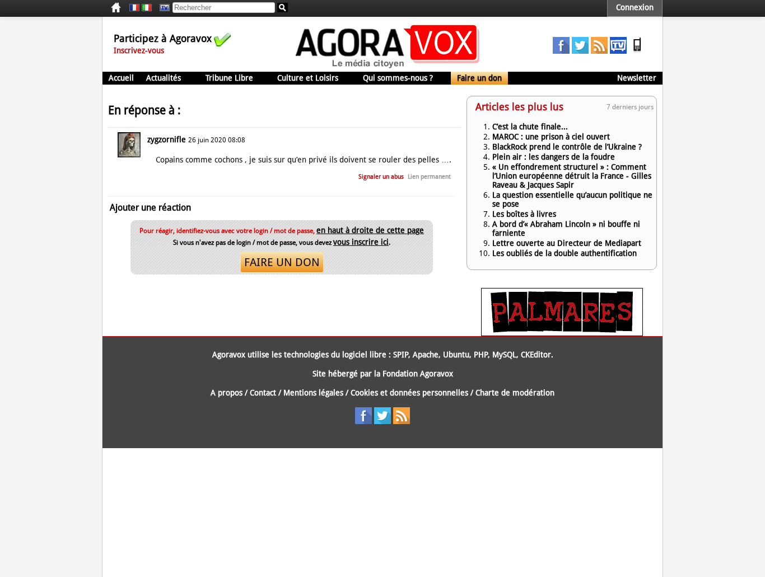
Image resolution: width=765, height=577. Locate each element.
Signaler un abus (381, 176)
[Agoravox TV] (162, 8)
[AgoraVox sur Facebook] (561, 50)
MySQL (504, 354)
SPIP (400, 354)
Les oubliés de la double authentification (564, 253)
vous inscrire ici (361, 242)
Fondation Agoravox (417, 373)
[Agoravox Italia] (147, 8)
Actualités (163, 77)
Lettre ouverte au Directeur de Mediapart (566, 243)
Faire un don (479, 77)
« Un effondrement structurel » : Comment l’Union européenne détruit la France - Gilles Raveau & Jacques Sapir (571, 175)
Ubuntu (456, 354)
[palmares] (562, 333)
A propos (226, 392)
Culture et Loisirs (307, 77)
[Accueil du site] (388, 67)
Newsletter (636, 77)
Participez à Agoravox (163, 38)
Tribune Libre (229, 77)
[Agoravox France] (134, 8)
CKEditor (536, 354)
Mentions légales (313, 392)
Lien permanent (429, 176)
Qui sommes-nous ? (398, 77)
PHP (481, 354)
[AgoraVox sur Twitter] (580, 50)
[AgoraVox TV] (618, 50)
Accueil (121, 77)
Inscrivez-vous (139, 50)
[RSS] (599, 50)
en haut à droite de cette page (370, 230)
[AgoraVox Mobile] (637, 50)
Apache (426, 354)
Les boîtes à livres (524, 214)
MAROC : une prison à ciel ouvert (551, 136)
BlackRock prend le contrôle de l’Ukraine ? (567, 146)
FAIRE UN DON (282, 262)
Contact (263, 392)
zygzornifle (166, 139)
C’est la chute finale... (530, 126)
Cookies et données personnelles (409, 392)
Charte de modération (514, 392)
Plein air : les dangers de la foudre (553, 156)
